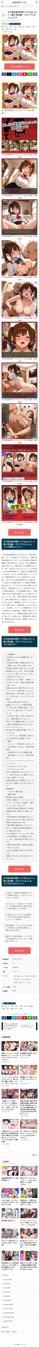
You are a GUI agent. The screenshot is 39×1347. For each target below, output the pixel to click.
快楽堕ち (28, 26)
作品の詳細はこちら (19, 66)
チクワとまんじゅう (13, 20)
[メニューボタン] (2, 2)
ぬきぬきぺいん (19, 2)
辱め (15, 29)
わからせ (6, 26)
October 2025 (8, 1321)
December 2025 (9, 1313)
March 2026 (7, 1300)
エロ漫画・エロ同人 (15, 23)
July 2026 (7, 1283)
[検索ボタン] (36, 2)
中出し (15, 26)
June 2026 (7, 1288)
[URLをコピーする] (35, 74)
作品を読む (19, 630)
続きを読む (19, 532)
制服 (20, 26)
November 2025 (9, 1317)
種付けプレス (9, 29)
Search (34, 1155)
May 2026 (7, 1292)
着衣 (3, 29)
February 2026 (8, 1304)
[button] (4, 74)
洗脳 (33, 26)
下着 (11, 26)
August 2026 (8, 1279)
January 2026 (8, 1308)
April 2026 (7, 1296)
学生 (24, 26)
